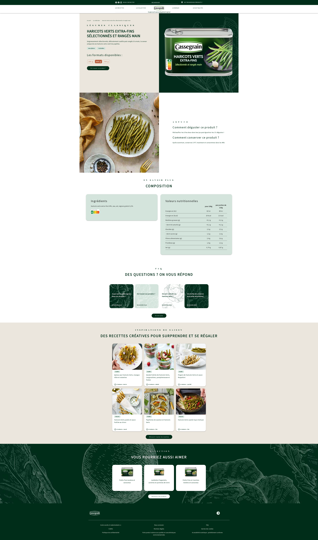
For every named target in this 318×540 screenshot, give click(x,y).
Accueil (89, 20)
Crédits (110, 529)
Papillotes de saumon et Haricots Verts (158, 421)
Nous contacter (159, 525)
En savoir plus (117, 305)
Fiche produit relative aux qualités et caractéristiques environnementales (159, 534)
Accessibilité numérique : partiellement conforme (207, 532)
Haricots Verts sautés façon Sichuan (191, 420)
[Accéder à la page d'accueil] (159, 8)
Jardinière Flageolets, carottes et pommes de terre (159, 481)
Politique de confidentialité (110, 532)
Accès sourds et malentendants (110, 525)
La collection (141, 8)
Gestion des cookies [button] (207, 529)
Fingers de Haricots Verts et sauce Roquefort (190, 376)
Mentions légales (159, 529)
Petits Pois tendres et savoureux (127, 481)
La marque (175, 8)
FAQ (207, 525)
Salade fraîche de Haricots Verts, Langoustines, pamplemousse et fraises (158, 377)
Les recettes (119, 8)
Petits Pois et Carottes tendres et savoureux (191, 481)
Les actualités (198, 8)
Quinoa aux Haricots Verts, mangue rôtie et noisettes (127, 376)
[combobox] (157, 2)
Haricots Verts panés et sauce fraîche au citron (125, 421)
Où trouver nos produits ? (193, 2)
